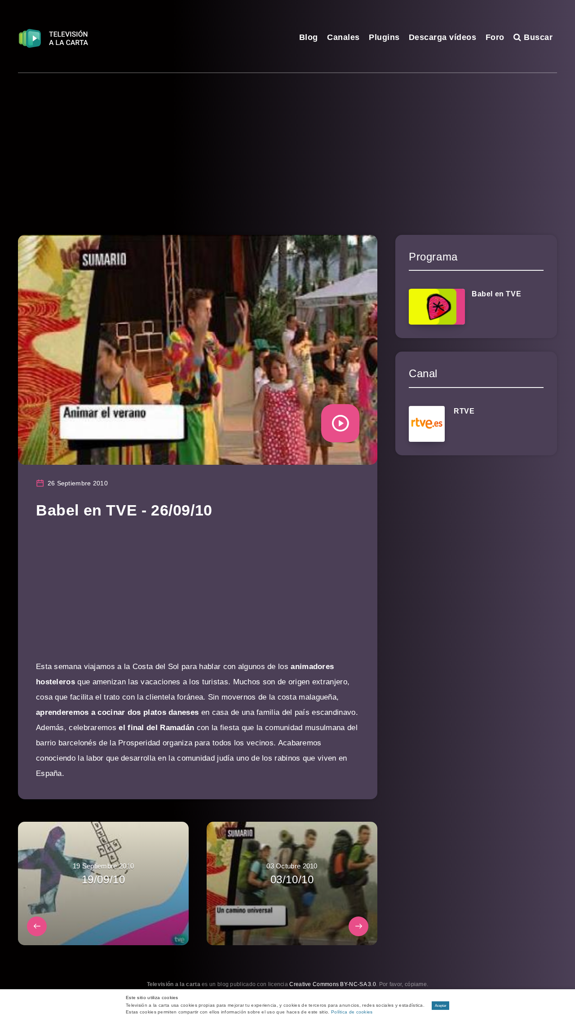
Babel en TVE (496, 294)
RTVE (464, 411)
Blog (308, 37)
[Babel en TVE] (437, 307)
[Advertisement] (287, 140)
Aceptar (441, 1006)
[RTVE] (427, 424)
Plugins (384, 37)
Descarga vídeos (443, 37)
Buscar (537, 37)
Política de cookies (352, 1011)
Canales (343, 37)
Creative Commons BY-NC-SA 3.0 (332, 984)
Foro (495, 37)
